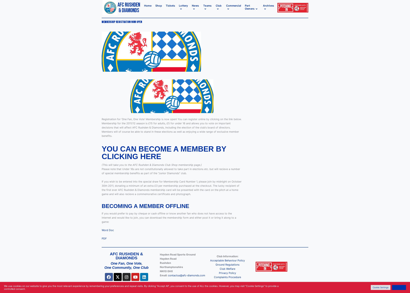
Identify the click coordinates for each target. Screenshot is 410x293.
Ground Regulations (227, 264)
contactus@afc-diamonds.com (186, 275)
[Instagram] (127, 277)
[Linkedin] (144, 277)
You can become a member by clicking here (164, 152)
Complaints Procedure (227, 277)
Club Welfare (227, 268)
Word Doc (108, 230)
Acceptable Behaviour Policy (227, 260)
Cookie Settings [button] (381, 287)
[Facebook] (109, 277)
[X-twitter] (118, 277)
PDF (104, 238)
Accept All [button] (399, 287)
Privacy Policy (227, 273)
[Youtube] (135, 277)
